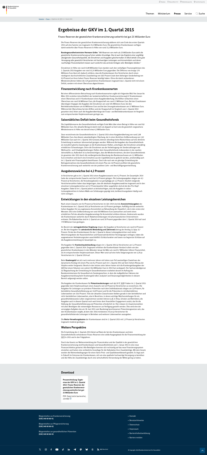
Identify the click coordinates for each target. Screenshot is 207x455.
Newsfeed (104, 449)
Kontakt (132, 416)
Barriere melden (135, 437)
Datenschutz (134, 425)
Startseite (41, 19)
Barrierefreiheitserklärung (139, 433)
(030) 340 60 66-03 (46, 434)
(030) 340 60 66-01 (46, 418)
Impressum (134, 429)
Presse (48, 19)
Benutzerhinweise (136, 420)
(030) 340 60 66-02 (46, 426)
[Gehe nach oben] (202, 450)
